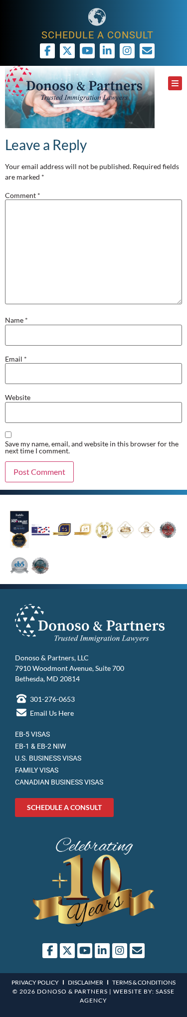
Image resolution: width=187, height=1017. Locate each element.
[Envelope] (137, 950)
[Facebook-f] (47, 50)
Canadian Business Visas (59, 782)
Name (16, 320)
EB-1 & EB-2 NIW (40, 746)
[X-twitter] (67, 50)
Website (17, 397)
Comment (22, 195)
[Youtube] (87, 50)
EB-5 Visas (32, 734)
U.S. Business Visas (48, 758)
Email (16, 359)
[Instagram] (127, 50)
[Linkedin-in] (107, 50)
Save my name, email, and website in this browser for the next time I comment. (92, 447)
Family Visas (36, 770)
